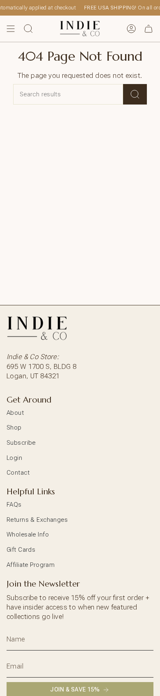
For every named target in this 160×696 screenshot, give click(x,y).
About (15, 412)
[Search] (135, 94)
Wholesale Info (28, 534)
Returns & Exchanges (37, 519)
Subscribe (21, 442)
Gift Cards (21, 549)
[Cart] (148, 28)
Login (14, 458)
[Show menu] (10, 28)
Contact (18, 472)
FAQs (14, 504)
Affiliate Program (31, 565)
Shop (14, 427)
